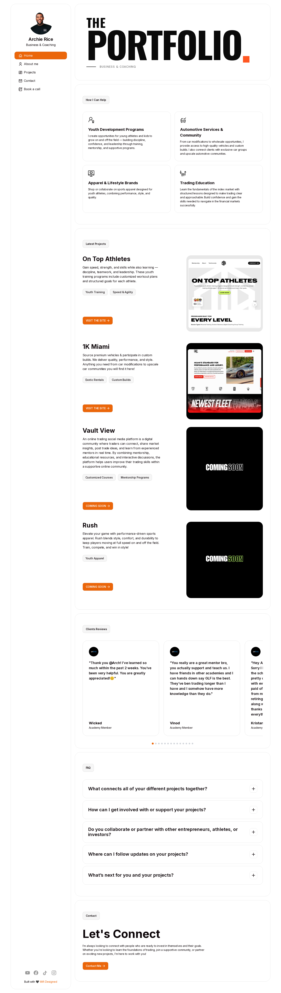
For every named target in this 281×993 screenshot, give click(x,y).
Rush (90, 525)
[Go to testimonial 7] (171, 743)
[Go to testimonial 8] (174, 743)
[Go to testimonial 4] (162, 743)
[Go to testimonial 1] (153, 744)
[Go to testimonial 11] (183, 743)
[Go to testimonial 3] (159, 743)
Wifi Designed (48, 981)
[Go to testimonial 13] (189, 743)
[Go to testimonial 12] (186, 743)
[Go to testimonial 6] (168, 743)
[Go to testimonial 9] (177, 743)
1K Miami (96, 346)
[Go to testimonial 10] (180, 743)
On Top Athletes (106, 259)
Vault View (99, 430)
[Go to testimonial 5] (165, 743)
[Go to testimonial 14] (192, 743)
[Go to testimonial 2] (156, 743)
